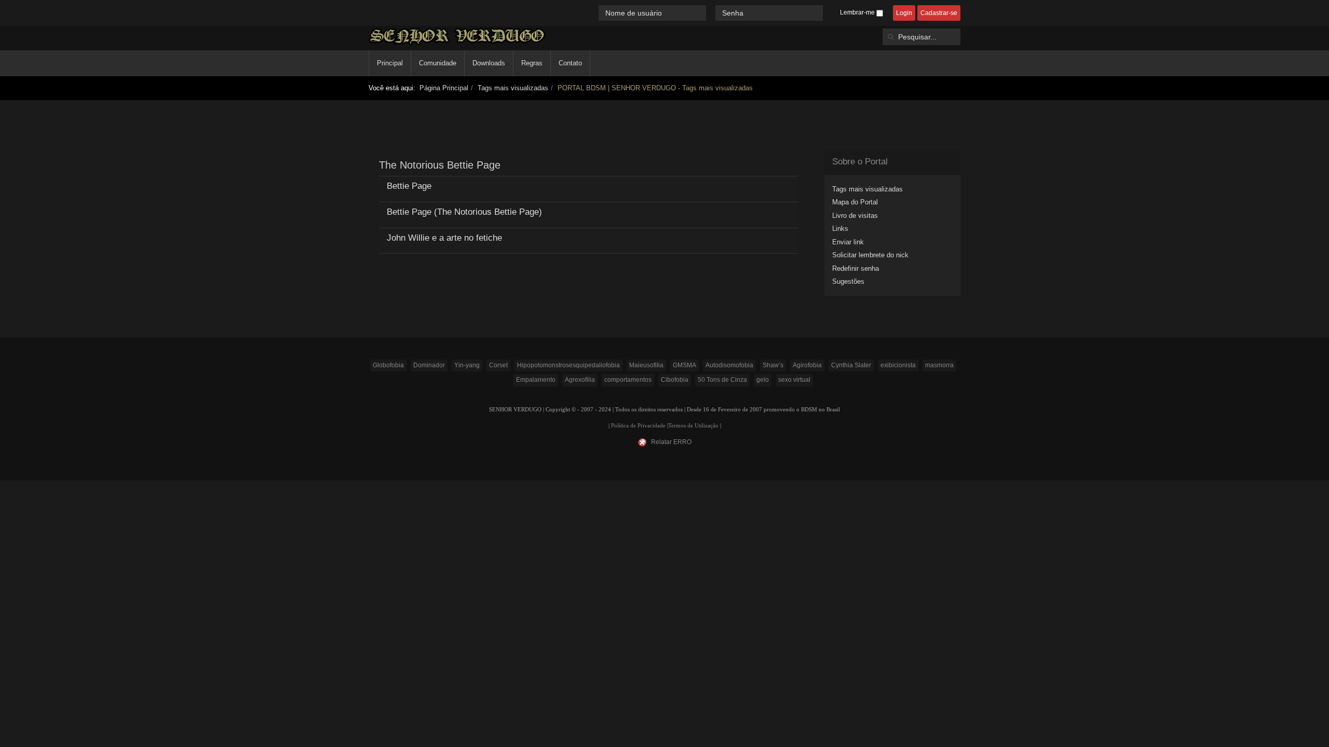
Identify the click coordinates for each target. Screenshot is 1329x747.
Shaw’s (773, 365)
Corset (498, 365)
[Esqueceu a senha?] (827, 13)
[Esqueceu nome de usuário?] (711, 13)
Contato (570, 63)
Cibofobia (674, 379)
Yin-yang (467, 365)
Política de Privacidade (638, 425)
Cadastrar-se (938, 13)
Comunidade (437, 63)
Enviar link (848, 242)
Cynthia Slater (851, 365)
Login (904, 13)
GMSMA (684, 365)
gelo (762, 379)
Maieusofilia (646, 365)
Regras (532, 63)
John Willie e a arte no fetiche (444, 238)
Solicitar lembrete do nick (870, 255)
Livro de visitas (855, 215)
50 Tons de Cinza (722, 379)
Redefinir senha (855, 268)
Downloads (488, 63)
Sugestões (848, 281)
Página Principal (443, 88)
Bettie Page (409, 186)
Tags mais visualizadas (513, 88)
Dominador (429, 365)
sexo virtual (794, 379)
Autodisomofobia (729, 365)
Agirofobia (807, 365)
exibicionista (898, 365)
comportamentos (628, 379)
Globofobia (388, 365)
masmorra (939, 365)
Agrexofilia (580, 379)
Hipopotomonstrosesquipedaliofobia (568, 365)
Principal (390, 63)
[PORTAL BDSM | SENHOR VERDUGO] (457, 36)
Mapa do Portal (855, 202)
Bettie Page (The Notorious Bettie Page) (464, 212)
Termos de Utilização (693, 425)
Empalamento (535, 379)
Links (840, 228)
